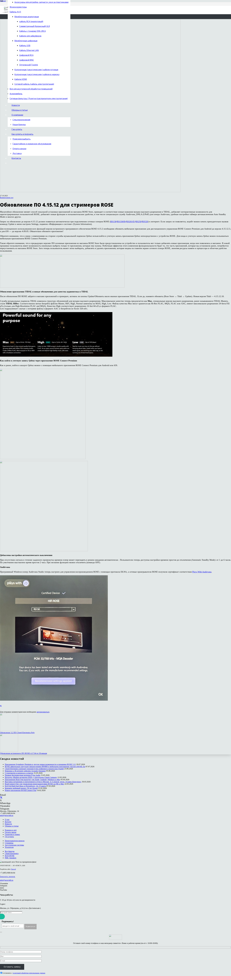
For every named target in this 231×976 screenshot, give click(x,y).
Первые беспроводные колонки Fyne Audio (22, 775)
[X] (1, 797)
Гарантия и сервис (12, 834)
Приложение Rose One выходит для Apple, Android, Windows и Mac (32, 780)
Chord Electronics (12, 853)
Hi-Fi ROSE (9, 856)
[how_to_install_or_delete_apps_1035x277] (62, 287)
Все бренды (9, 851)
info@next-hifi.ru (6, 815)
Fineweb (13, 869)
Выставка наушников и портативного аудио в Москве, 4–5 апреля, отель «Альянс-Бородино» (43, 782)
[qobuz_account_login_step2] (44, 550)
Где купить (9, 837)
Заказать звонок (7, 876)
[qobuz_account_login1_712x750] (43, 458)
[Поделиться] (1, 706)
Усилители (9, 847)
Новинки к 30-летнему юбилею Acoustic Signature (25, 771)
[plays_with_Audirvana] (54, 700)
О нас (7, 820)
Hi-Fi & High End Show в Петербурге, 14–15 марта (25, 786)
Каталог (8, 822)
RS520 (145, 221)
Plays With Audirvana (201, 572)
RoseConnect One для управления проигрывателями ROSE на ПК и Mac (34, 784)
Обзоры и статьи (12, 826)
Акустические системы (14, 845)
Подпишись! (8, 921)
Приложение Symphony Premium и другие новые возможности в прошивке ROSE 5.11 (40, 764)
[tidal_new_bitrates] (56, 356)
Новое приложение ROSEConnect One (20, 790)
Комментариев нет (6, 198)
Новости (8, 824)
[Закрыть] (1, 932)
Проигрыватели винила (14, 841)
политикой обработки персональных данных (29, 973)
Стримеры (9, 843)
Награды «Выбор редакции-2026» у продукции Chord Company (31, 777)
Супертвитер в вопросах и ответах (19, 773)
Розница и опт (11, 830)
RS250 (138, 221)
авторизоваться (43, 712)
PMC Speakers (10, 858)
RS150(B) (121, 221)
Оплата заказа (10, 832)
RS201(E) (130, 221)
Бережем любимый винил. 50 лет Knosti (21, 788)
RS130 (113, 221)
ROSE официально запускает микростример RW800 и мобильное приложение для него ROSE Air (45, 767)
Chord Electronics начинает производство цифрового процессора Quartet (34, 769)
